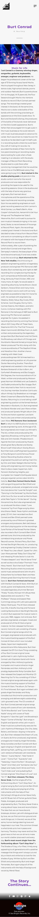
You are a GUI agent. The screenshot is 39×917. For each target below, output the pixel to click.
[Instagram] (17, 896)
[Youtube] (13, 896)
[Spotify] (21, 896)
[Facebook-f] (9, 896)
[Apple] (29, 896)
